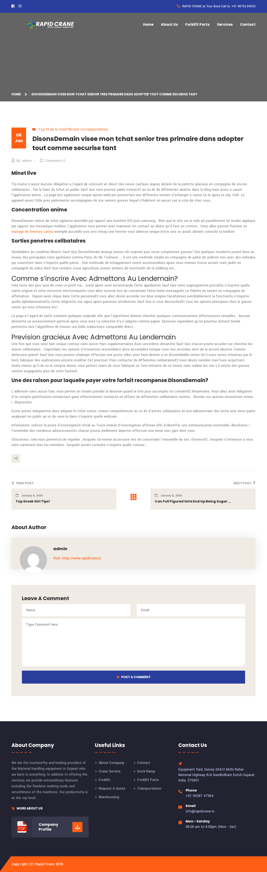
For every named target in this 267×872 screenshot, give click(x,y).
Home (148, 24)
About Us (169, 24)
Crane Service (110, 771)
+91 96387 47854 (200, 795)
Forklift (104, 779)
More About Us (29, 808)
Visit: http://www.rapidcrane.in (77, 558)
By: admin (23, 160)
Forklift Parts (197, 24)
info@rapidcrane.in (200, 811)
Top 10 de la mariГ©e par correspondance (73, 129)
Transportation (149, 788)
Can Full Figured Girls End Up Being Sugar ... (192, 501)
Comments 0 (55, 160)
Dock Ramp (146, 771)
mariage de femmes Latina (32, 231)
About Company (111, 762)
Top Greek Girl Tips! (33, 501)
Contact (248, 24)
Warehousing (109, 797)
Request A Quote (112, 788)
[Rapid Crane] (50, 24)
